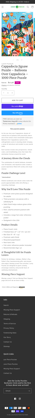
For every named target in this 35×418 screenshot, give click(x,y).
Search (6, 305)
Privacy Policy (9, 328)
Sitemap (7, 346)
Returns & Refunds (10, 314)
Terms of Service (10, 323)
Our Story (7, 337)
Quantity (4, 89)
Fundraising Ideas (10, 333)
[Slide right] (22, 60)
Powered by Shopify (23, 414)
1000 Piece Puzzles (11, 364)
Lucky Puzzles (14, 414)
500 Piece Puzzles (10, 359)
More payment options (17, 128)
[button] (2, 7)
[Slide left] (13, 60)
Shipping (4, 85)
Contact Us (8, 342)
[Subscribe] (29, 390)
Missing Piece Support (12, 310)
